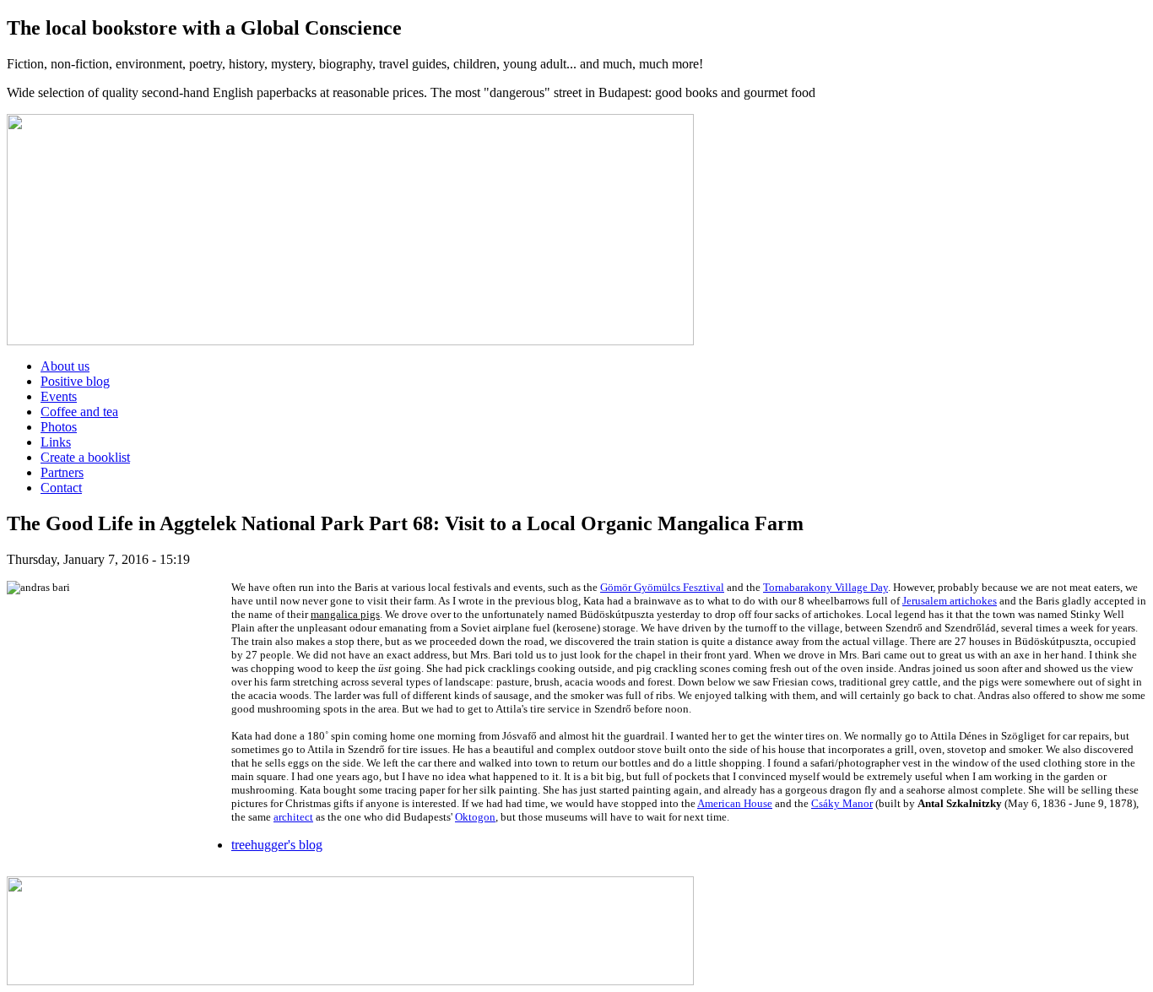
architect (293, 816)
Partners (62, 472)
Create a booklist (85, 457)
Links (56, 442)
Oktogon (475, 816)
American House (734, 803)
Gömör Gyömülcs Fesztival (662, 587)
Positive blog (75, 381)
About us (65, 366)
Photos (59, 427)
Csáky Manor (842, 803)
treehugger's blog (276, 845)
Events (59, 396)
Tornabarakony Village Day (825, 587)
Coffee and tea (79, 411)
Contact (61, 487)
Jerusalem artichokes (949, 600)
